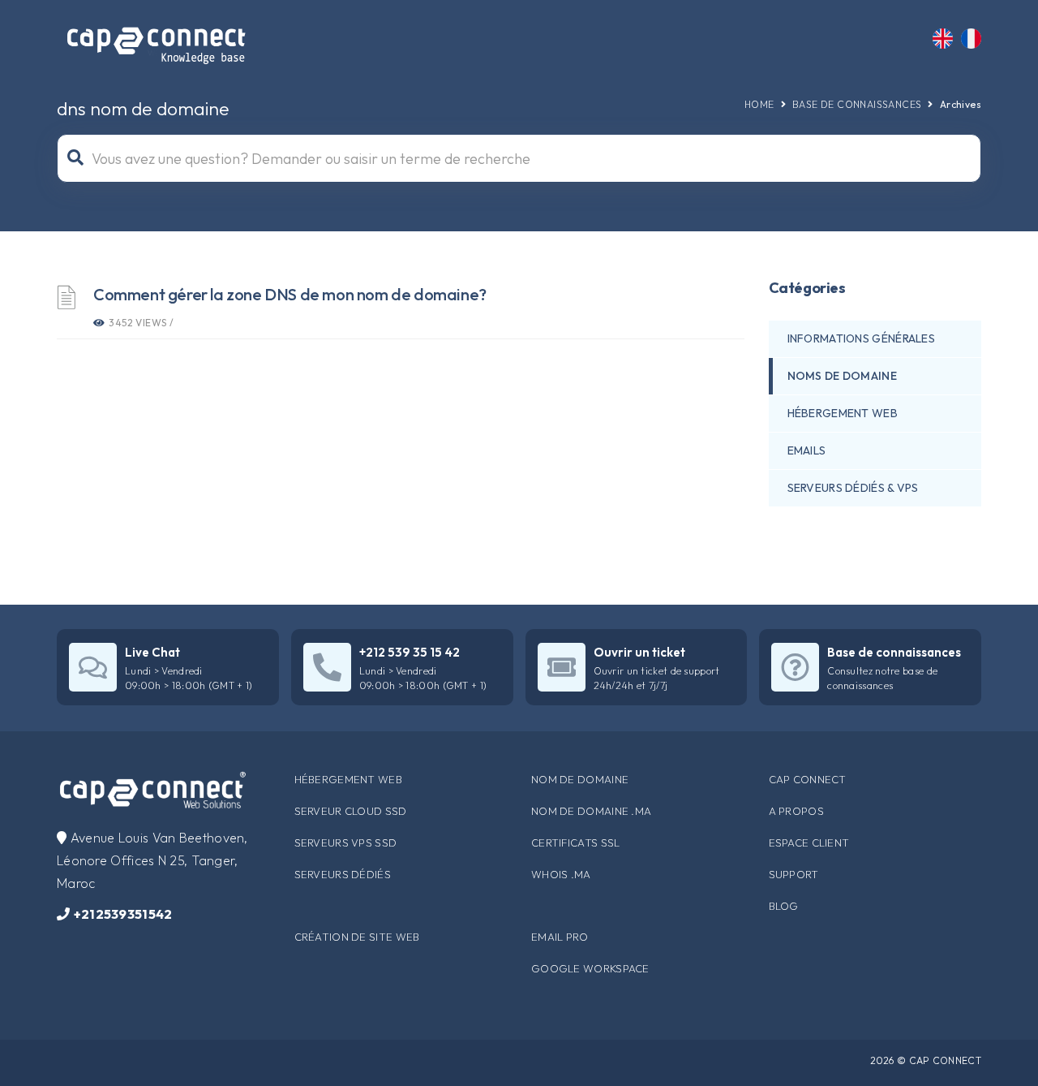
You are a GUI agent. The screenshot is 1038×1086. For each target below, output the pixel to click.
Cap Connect (808, 779)
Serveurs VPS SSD (345, 842)
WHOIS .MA (561, 874)
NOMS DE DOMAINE (842, 375)
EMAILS (806, 450)
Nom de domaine (579, 779)
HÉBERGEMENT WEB (843, 413)
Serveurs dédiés (343, 874)
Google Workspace (590, 968)
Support (794, 874)
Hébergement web (348, 779)
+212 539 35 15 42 (409, 652)
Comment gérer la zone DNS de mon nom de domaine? (290, 294)
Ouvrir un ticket (639, 652)
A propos (796, 810)
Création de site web (357, 936)
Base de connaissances (894, 652)
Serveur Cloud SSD (350, 810)
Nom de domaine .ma (591, 810)
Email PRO (560, 936)
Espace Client (809, 842)
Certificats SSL (575, 842)
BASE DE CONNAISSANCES (856, 104)
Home (759, 104)
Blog (784, 905)
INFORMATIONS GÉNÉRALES (861, 338)
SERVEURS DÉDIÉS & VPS (853, 488)
